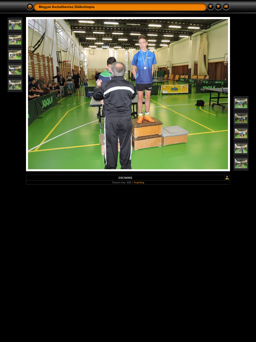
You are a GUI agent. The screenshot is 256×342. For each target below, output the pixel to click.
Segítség (139, 182)
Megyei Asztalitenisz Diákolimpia (66, 7)
